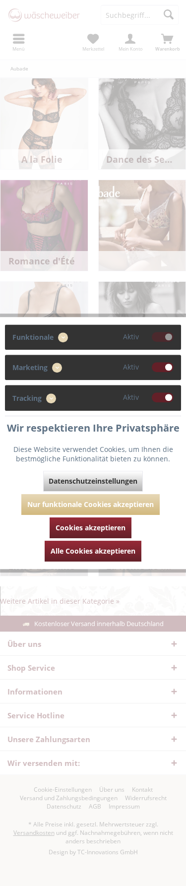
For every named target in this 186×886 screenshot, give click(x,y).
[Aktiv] (163, 337)
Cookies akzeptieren (90, 527)
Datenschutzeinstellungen (93, 481)
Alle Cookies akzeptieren (93, 551)
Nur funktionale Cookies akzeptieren (90, 504)
